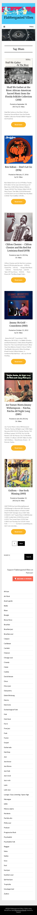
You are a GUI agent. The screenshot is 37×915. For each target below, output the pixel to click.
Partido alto (8, 818)
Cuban (6, 667)
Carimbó (7, 648)
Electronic (7, 705)
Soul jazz (7, 870)
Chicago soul (8, 658)
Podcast (7, 828)
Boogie (6, 615)
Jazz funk (7, 771)
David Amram (8, 676)
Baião (6, 606)
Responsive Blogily (20, 910)
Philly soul (7, 823)
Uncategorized (9, 889)
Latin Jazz (7, 790)
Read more (18, 125)
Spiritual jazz (8, 879)
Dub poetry (8, 691)
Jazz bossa (7, 761)
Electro (6, 700)
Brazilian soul (8, 634)
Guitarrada (7, 747)
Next (21, 543)
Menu (31, 26)
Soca (5, 861)
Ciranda (6, 662)
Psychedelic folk (9, 842)
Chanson (7, 653)
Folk (5, 714)
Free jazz (7, 728)
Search (7, 555)
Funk (5, 733)
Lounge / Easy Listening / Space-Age (16, 795)
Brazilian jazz (8, 629)
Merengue (7, 799)
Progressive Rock (10, 832)
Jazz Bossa (7, 766)
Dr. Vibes (21, 107)
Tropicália (7, 884)
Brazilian (7, 624)
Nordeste (7, 813)
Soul (5, 865)
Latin (5, 785)
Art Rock (7, 596)
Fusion (6, 738)
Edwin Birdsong (9, 695)
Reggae (6, 846)
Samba (6, 856)
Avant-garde (8, 601)
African (6, 591)
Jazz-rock (7, 780)
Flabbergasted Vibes (18, 17)
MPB (5, 804)
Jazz (5, 757)
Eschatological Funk (11, 709)
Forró (6, 724)
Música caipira (9, 809)
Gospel (6, 742)
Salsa (6, 851)
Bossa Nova (8, 620)
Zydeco (6, 894)
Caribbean (7, 643)
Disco (6, 681)
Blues (6, 610)
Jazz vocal (7, 776)
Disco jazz (7, 686)
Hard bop (7, 752)
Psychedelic (8, 837)
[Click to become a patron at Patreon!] (23, 582)
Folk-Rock (7, 719)
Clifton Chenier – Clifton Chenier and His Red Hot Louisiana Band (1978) (19, 247)
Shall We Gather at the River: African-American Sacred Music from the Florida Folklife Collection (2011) (18, 93)
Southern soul (8, 875)
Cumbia (6, 672)
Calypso (6, 639)
